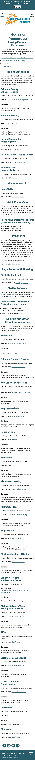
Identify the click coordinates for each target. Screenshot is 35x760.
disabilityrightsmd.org (22, 283)
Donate (17, 7)
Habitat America (7, 66)
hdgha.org (15, 178)
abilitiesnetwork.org (18, 616)
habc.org (14, 123)
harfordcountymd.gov (18, 162)
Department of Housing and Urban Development (17, 58)
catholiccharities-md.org (19, 343)
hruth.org (14, 440)
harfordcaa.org (16, 149)
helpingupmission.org (18, 416)
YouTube (13, 748)
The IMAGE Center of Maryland (16, 754)
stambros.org (16, 264)
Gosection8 (5, 63)
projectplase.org (17, 538)
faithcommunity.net (18, 665)
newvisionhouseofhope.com (21, 392)
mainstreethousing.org (19, 489)
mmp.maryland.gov (18, 197)
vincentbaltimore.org (18, 562)
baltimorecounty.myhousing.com (22, 100)
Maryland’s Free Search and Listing (13, 60)
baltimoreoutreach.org (19, 367)
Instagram (10, 748)
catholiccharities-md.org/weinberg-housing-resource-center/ (15, 591)
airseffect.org (16, 642)
